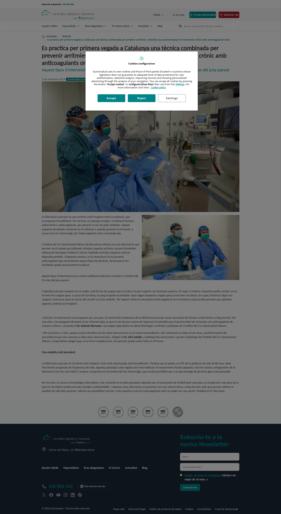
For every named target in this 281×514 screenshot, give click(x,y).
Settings (172, 98)
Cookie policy (158, 87)
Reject (141, 98)
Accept (111, 98)
